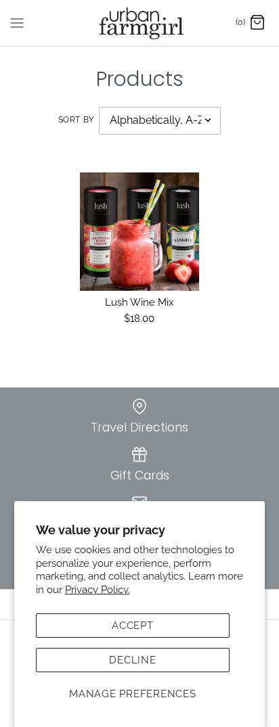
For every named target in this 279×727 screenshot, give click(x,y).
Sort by (76, 119)
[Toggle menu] (17, 22)
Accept (133, 625)
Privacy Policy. (97, 590)
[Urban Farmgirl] (140, 23)
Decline (132, 660)
